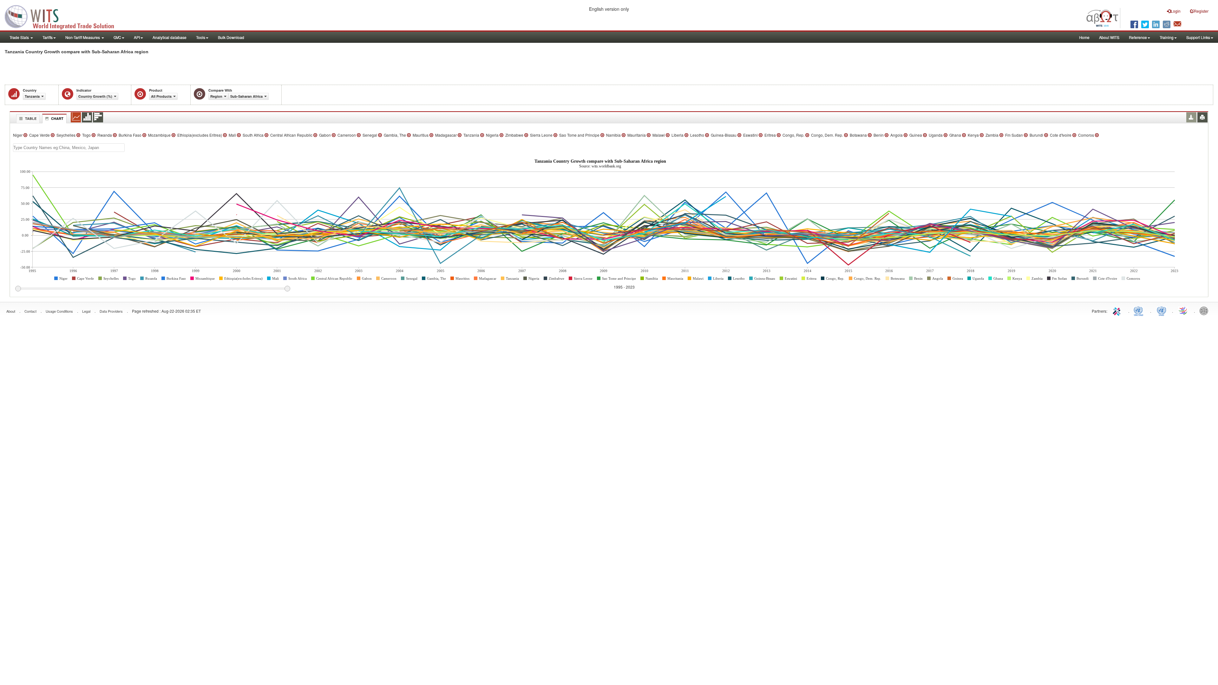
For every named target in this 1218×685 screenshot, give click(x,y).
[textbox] (69, 147)
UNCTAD (1139, 310)
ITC (1117, 310)
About (10, 311)
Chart (57, 118)
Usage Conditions (59, 311)
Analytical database (170, 37)
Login (1176, 11)
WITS (63, 16)
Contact (30, 311)
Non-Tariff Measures (83, 37)
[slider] (152, 289)
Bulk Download (231, 37)
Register (1201, 11)
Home (1084, 37)
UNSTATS (1161, 310)
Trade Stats (20, 37)
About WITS (1109, 37)
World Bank (1205, 310)
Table (30, 118)
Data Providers (111, 311)
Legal (86, 311)
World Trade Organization (1183, 310)
